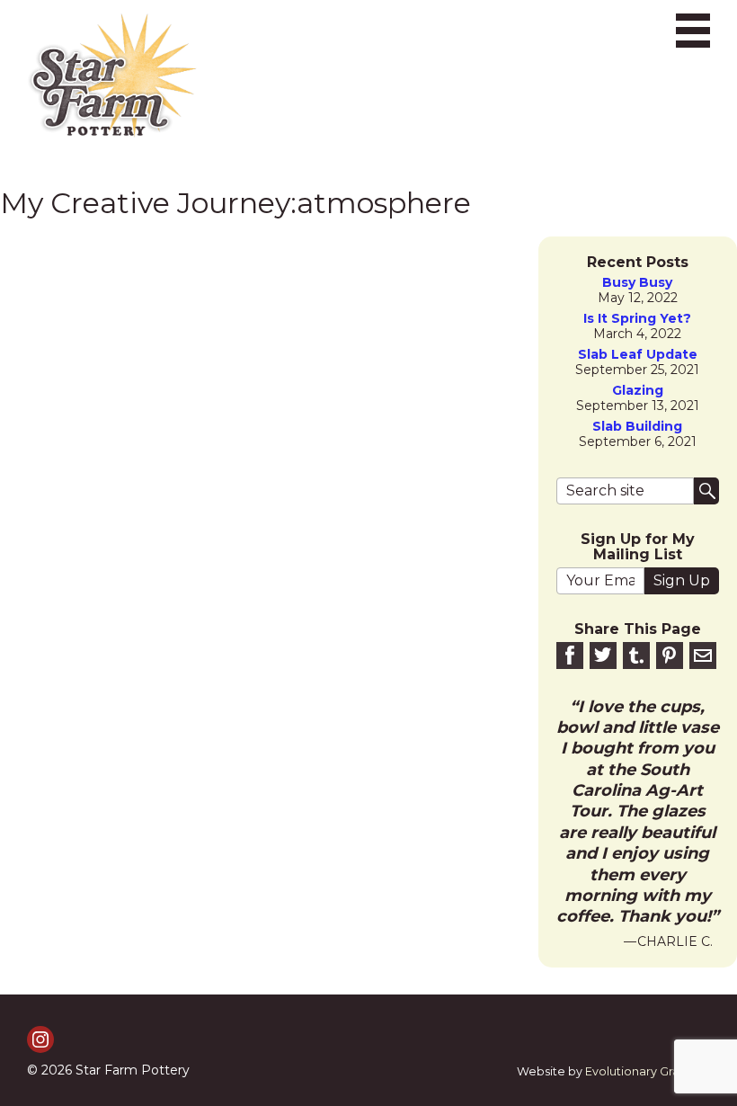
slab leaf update (637, 354)
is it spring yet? (637, 318)
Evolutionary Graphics (647, 1071)
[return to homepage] (112, 75)
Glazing (637, 390)
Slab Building (637, 426)
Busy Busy (637, 282)
